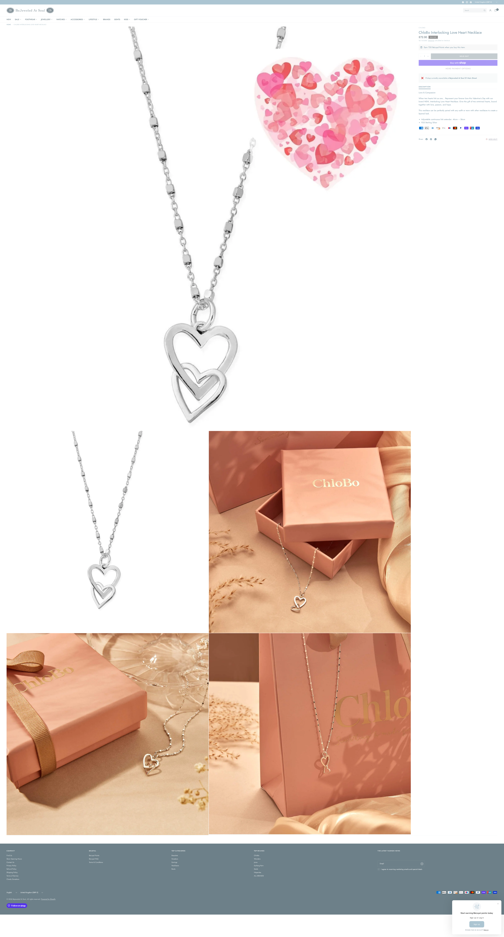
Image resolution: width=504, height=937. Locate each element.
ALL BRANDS (259, 876)
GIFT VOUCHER (140, 19)
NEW (9, 19)
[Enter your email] (422, 863)
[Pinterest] (471, 2)
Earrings (174, 862)
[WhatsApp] (436, 139)
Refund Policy (11, 869)
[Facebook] (463, 2)
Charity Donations (13, 879)
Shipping (431, 40)
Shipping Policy (12, 872)
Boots (173, 869)
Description (425, 87)
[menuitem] (10, 19)
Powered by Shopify (48, 899)
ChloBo (256, 855)
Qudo (256, 869)
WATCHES (60, 19)
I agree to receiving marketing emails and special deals (401, 869)
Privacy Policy (11, 865)
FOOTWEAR (30, 19)
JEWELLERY (45, 19)
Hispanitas (257, 872)
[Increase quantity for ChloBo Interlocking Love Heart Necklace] (428, 56)
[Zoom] (405, 32)
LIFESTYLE (93, 19)
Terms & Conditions (96, 862)
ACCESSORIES (77, 19)
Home (9, 24)
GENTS (117, 19)
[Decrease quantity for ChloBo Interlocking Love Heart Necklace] (421, 56)
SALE (17, 19)
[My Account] (490, 10)
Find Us (9, 855)
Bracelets (175, 855)
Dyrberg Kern (259, 865)
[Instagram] (467, 2)
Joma (255, 862)
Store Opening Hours (14, 859)
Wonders (257, 859)
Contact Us (10, 862)
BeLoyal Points (94, 855)
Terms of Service (12, 876)
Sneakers (175, 859)
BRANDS (106, 19)
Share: (421, 139)
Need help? (493, 139)
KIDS (126, 19)
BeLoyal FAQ (93, 859)
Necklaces (175, 865)
